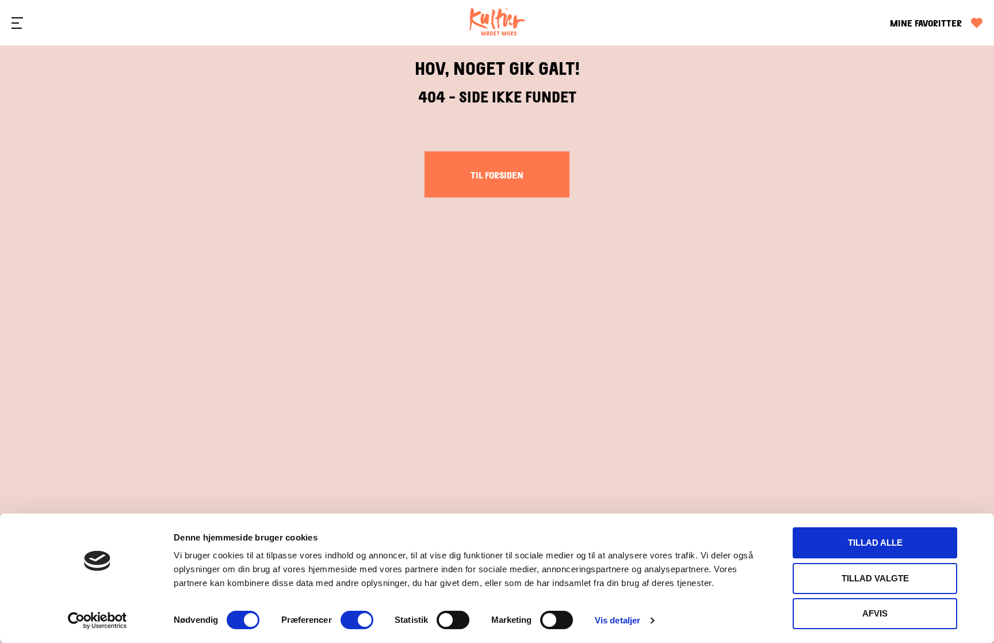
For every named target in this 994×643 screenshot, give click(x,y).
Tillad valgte (875, 578)
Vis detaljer (617, 620)
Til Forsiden (497, 174)
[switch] (357, 620)
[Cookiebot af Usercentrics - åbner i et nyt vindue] (97, 620)
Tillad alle (875, 542)
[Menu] (17, 23)
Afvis (875, 613)
